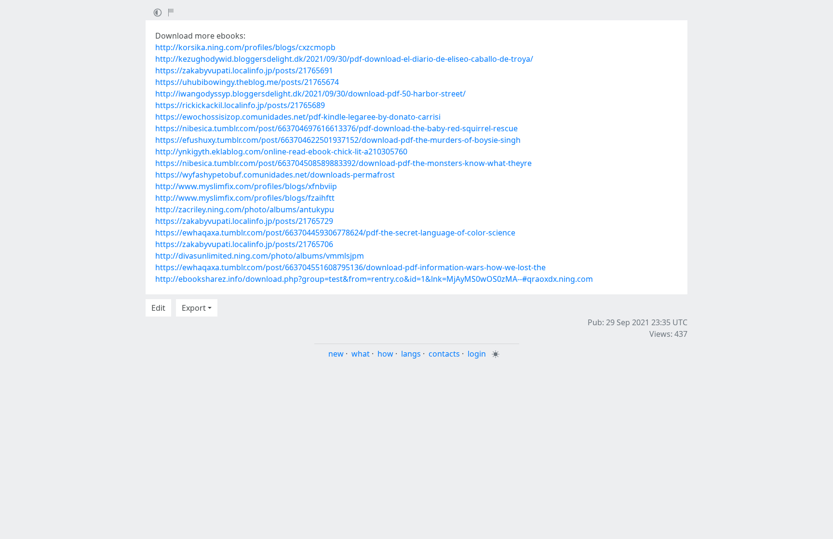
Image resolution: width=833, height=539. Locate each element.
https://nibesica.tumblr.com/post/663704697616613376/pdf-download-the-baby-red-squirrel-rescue (336, 128)
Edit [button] (158, 308)
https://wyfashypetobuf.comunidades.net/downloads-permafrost (275, 174)
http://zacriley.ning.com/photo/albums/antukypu (244, 209)
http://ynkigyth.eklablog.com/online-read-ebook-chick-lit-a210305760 (281, 151)
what (360, 353)
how (385, 353)
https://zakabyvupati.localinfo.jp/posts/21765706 (244, 244)
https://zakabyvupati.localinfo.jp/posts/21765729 (244, 221)
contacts (444, 353)
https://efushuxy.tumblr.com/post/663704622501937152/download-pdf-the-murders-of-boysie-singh (338, 140)
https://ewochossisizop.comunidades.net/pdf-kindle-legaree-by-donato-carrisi (298, 116)
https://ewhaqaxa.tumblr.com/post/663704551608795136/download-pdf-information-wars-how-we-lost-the (350, 267)
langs (411, 353)
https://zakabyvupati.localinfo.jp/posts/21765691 (244, 70)
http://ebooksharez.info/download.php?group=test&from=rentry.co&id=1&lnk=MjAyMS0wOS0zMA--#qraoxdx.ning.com (374, 279)
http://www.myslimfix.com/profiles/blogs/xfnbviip (246, 186)
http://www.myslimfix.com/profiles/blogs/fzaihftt (245, 198)
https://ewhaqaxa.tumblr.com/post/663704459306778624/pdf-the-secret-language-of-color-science (335, 232)
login (477, 353)
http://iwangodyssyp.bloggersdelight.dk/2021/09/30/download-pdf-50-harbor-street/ (310, 93)
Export (194, 308)
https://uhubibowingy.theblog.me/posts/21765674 (247, 82)
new (336, 353)
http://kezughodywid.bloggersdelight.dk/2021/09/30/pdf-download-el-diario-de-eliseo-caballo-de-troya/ (344, 59)
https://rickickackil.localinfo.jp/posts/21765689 (240, 105)
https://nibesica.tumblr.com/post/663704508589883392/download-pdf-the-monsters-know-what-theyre (343, 163)
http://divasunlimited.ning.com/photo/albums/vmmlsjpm (259, 255)
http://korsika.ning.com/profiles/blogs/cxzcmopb (245, 47)
